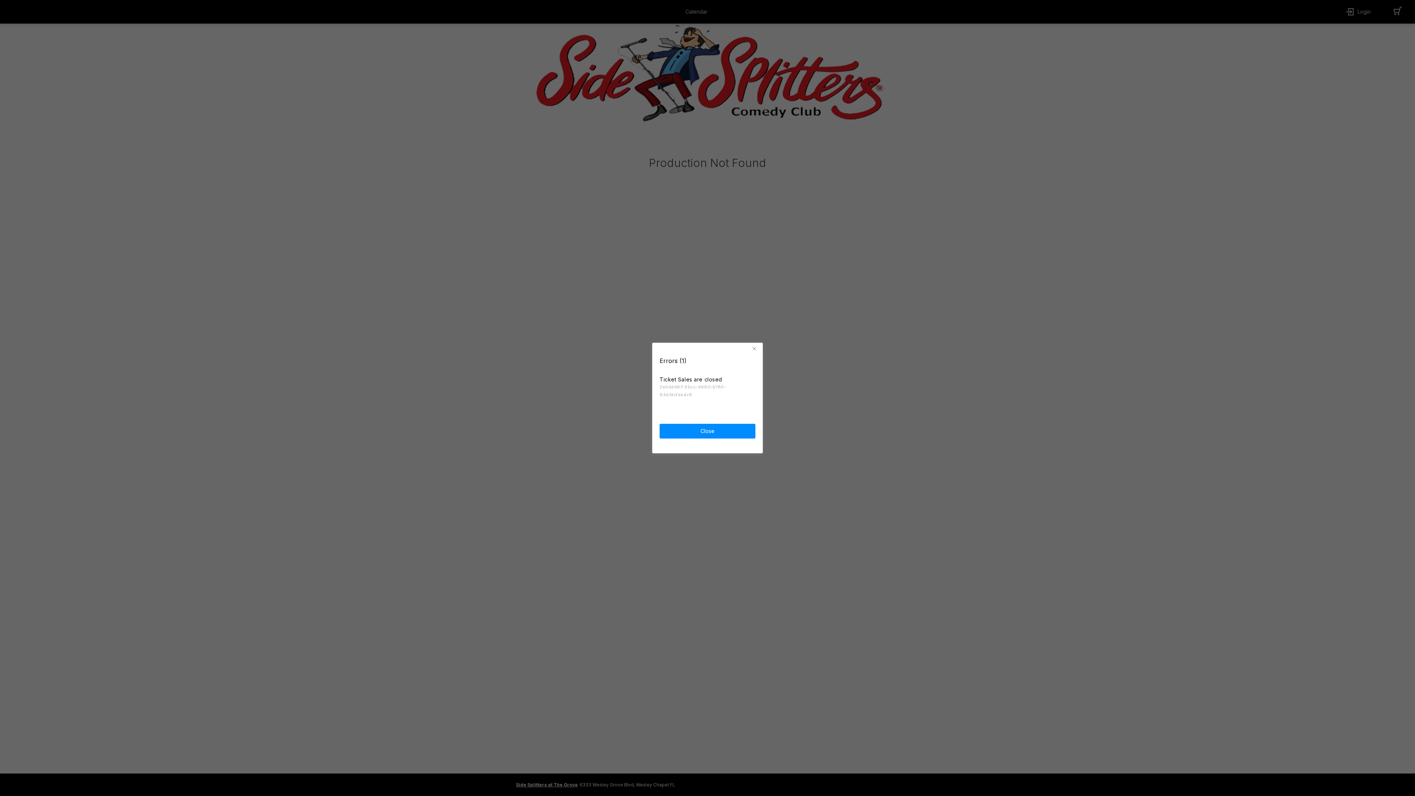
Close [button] (707, 431)
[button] (755, 348)
